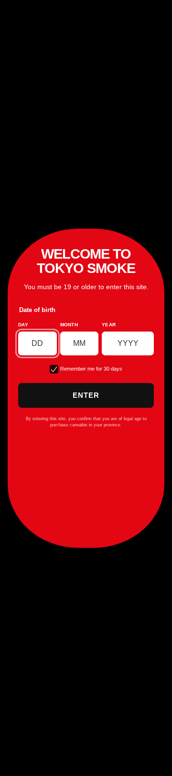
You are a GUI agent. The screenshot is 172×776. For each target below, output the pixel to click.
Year (109, 324)
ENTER (86, 395)
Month (69, 324)
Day (23, 324)
